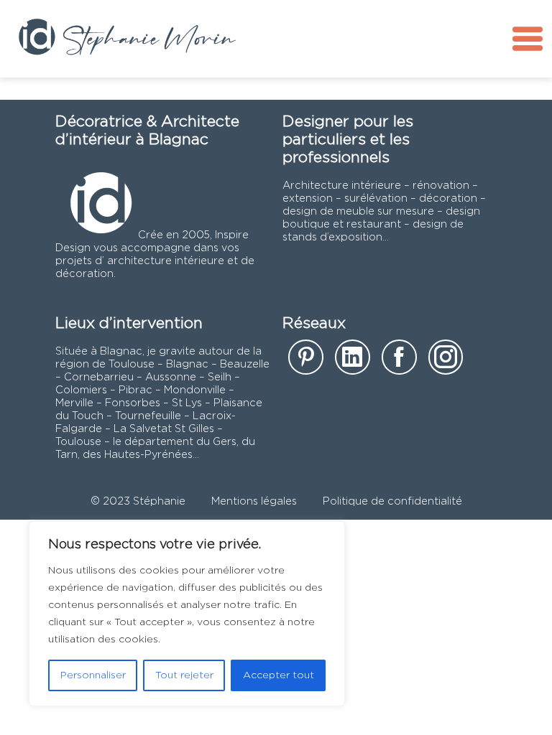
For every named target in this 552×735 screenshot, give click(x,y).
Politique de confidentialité (392, 501)
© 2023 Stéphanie (138, 501)
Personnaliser (93, 675)
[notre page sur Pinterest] (305, 361)
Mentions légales (254, 501)
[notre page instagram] (446, 361)
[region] (187, 613)
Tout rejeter (184, 675)
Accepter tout (278, 675)
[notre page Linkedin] (352, 361)
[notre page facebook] (399, 361)
